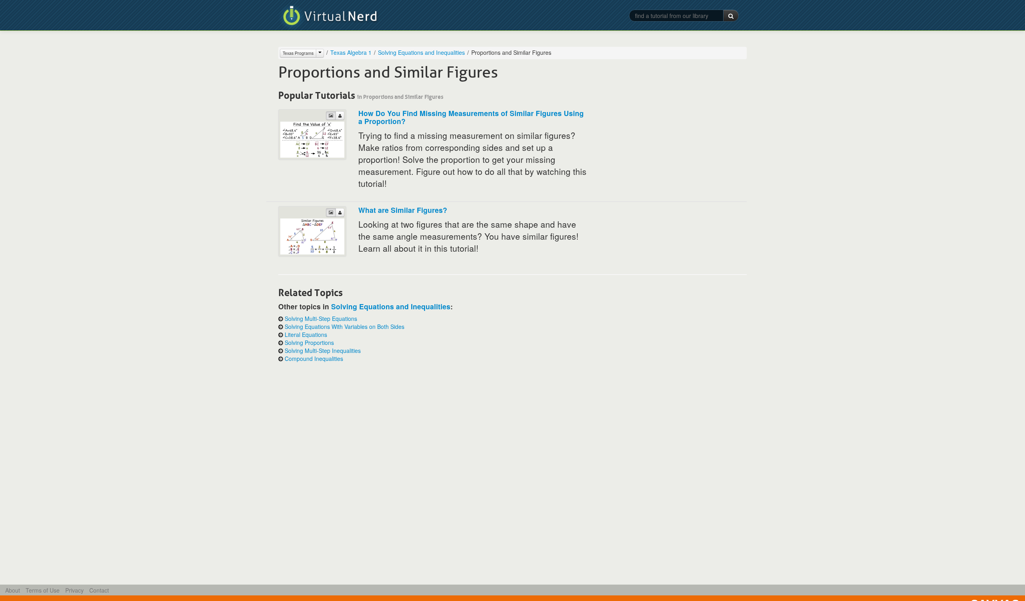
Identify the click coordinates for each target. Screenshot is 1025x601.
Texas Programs (298, 53)
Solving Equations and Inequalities (421, 52)
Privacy (74, 590)
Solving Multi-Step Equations (321, 319)
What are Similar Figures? (402, 210)
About (12, 590)
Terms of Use (43, 590)
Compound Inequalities (314, 359)
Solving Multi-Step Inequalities (323, 351)
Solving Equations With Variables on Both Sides (344, 327)
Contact (99, 590)
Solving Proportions (309, 343)
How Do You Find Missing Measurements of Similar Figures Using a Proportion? (471, 117)
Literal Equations (306, 335)
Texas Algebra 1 (351, 52)
